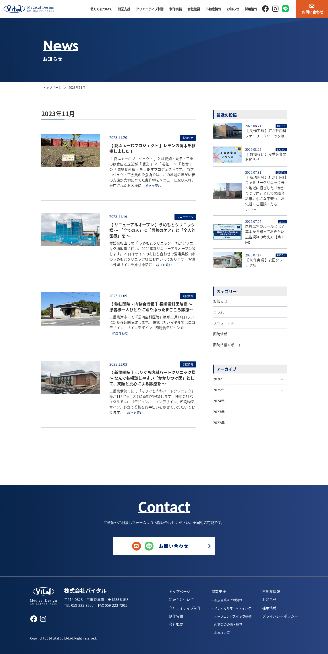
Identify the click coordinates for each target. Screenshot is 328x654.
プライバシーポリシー (280, 616)
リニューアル (223, 323)
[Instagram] (275, 8)
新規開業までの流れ (228, 600)
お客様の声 (222, 632)
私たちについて (101, 8)
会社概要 (193, 8)
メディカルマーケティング (232, 608)
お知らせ (233, 8)
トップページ (52, 87)
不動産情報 (213, 8)
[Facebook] (265, 8)
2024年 (219, 400)
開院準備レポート (227, 344)
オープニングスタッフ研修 (232, 616)
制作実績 (175, 8)
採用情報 (251, 8)
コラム (218, 312)
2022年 (219, 422)
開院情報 (220, 333)
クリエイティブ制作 (150, 8)
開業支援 (124, 8)
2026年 (219, 379)
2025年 (219, 389)
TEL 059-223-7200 (78, 605)
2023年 (219, 411)
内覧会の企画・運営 (228, 624)
